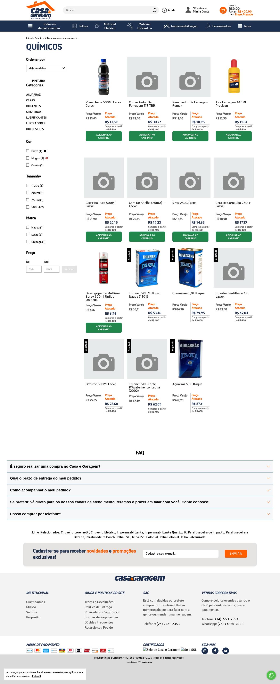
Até (46, 262)
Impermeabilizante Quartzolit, (166, 532)
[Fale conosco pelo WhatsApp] (271, 675)
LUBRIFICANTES (36, 117)
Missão (31, 607)
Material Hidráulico (144, 26)
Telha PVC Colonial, (145, 537)
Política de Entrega (98, 607)
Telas (247, 26)
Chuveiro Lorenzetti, (75, 532)
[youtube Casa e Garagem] (225, 650)
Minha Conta (201, 10)
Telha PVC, (123, 537)
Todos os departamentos (49, 26)
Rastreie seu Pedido (99, 627)
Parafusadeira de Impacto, (206, 532)
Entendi (36, 676)
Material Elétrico (110, 26)
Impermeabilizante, (130, 532)
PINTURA (38, 81)
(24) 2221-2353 (168, 624)
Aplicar (69, 269)
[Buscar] (154, 10)
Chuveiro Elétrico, (103, 532)
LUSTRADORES (35, 123)
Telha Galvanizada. (193, 537)
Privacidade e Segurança (102, 612)
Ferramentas (221, 26)
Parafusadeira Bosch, (100, 537)
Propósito (33, 617)
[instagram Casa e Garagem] (204, 650)
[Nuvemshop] (140, 662)
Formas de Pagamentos (101, 617)
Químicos (39, 38)
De (28, 262)
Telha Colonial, (169, 537)
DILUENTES (33, 106)
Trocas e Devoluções (99, 602)
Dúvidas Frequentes (99, 622)
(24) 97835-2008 (231, 624)
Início (29, 38)
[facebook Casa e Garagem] (215, 650)
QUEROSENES (35, 129)
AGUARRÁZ (33, 94)
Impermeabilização (184, 26)
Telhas (83, 26)
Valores (31, 612)
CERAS (30, 100)
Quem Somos (35, 602)
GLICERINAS (34, 112)
